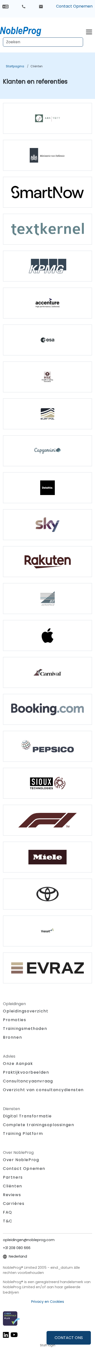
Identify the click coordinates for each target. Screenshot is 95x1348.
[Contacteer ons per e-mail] (41, 6)
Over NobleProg (21, 1160)
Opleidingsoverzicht (25, 1011)
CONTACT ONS (69, 1337)
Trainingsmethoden (25, 1028)
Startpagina (15, 66)
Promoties (14, 1020)
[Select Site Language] (5, 6)
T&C (7, 1221)
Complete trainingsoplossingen (38, 1125)
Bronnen (12, 1037)
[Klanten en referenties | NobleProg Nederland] (25, 30)
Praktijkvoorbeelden (26, 1072)
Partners (13, 1177)
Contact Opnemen (74, 6)
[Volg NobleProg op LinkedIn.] (6, 1335)
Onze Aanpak (18, 1063)
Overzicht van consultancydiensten (43, 1090)
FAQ (7, 1212)
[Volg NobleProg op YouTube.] (14, 1335)
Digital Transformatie (27, 1116)
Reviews (12, 1195)
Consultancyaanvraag (28, 1081)
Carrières (13, 1203)
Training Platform (23, 1133)
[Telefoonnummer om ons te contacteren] (23, 6)
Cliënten (36, 66)
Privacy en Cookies (47, 1301)
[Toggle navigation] (89, 31)
